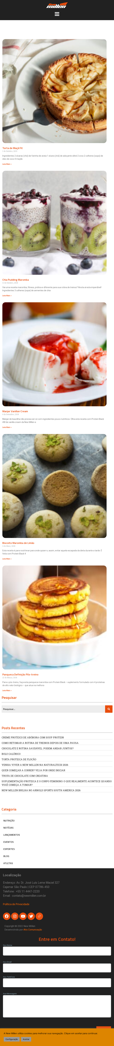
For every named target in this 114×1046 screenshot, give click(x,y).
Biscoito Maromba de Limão (18, 543)
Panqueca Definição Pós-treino (20, 674)
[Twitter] (31, 916)
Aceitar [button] (26, 1039)
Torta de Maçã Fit (12, 148)
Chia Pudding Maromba (15, 280)
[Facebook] (6, 916)
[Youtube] (23, 916)
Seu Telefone (9, 977)
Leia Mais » (7, 164)
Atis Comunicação (32, 929)
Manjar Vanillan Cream (15, 411)
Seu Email (7, 962)
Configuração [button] (11, 1039)
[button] (57, 14)
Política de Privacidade (16, 904)
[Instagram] (15, 916)
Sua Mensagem (10, 994)
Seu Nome (7, 945)
